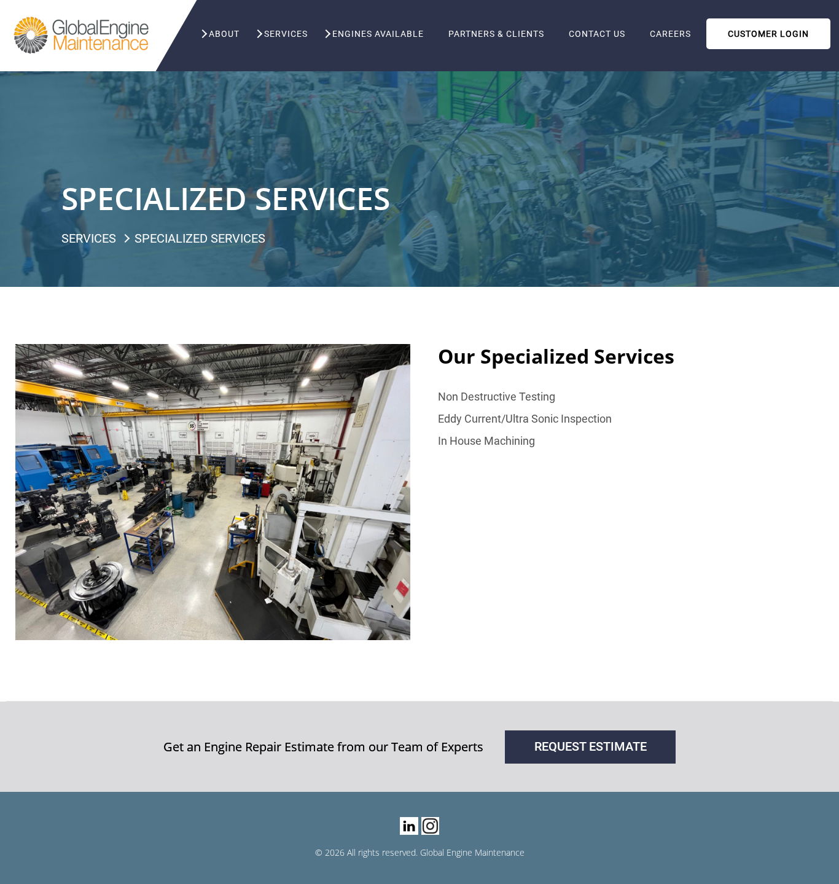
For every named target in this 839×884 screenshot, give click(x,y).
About (224, 34)
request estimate (590, 746)
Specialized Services (200, 238)
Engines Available (378, 34)
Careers (670, 34)
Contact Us (597, 34)
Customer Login (768, 34)
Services (286, 34)
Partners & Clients (496, 34)
